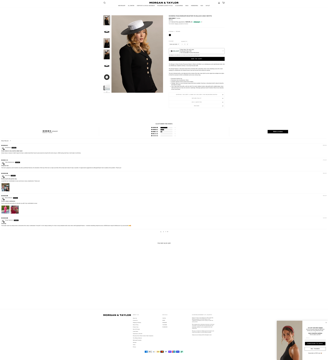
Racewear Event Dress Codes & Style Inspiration (143, 335)
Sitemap (134, 342)
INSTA (163, 320)
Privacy (134, 346)
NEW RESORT (121, 5)
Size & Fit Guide (136, 329)
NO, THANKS (315, 349)
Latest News (135, 331)
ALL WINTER (131, 5)
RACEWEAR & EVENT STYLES (165, 5)
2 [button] (163, 231)
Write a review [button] (278, 131)
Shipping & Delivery (137, 322)
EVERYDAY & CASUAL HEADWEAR (146, 5)
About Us (135, 318)
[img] (4, 145)
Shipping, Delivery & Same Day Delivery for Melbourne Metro (196, 94)
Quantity (184, 41)
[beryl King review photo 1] (5, 187)
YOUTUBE (164, 324)
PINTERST (164, 322)
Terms (134, 344)
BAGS (187, 5)
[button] (172, 18)
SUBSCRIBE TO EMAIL (315, 343)
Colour (171, 41)
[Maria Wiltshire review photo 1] (5, 209)
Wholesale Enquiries (137, 340)
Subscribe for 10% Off (137, 333)
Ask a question (197, 102)
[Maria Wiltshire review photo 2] (15, 209)
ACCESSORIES (179, 5)
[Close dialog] (326, 323)
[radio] (170, 35)
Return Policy (196, 98)
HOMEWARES (194, 5)
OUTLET (208, 5)
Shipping (176, 23)
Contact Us (135, 320)
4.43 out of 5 (55, 131)
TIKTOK (164, 318)
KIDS (202, 5)
